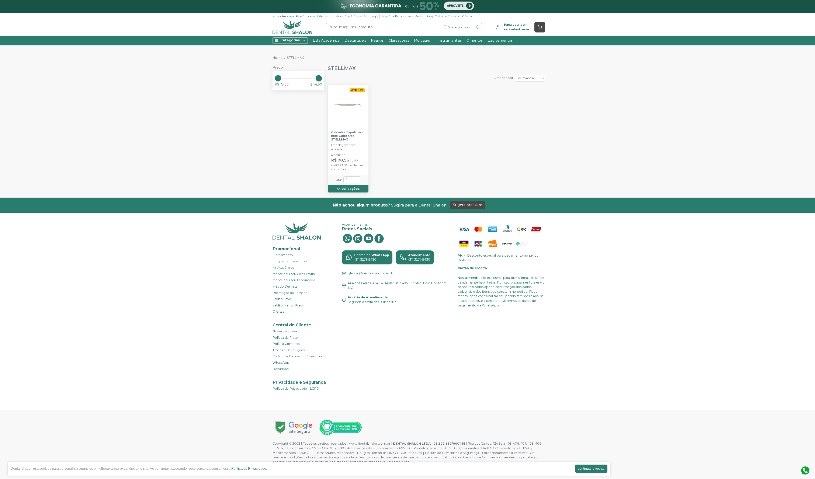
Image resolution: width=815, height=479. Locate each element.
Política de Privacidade (248, 468)
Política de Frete (285, 338)
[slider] (278, 78)
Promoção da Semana (290, 293)
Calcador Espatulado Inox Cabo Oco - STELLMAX (347, 136)
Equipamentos (500, 40)
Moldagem (423, 40)
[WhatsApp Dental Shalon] (347, 238)
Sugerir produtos (467, 205)
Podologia (371, 16)
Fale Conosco (305, 16)
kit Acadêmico (283, 268)
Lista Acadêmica (326, 40)
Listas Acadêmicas (393, 16)
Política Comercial (287, 344)
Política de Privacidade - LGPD (296, 389)
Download (281, 369)
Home (277, 58)
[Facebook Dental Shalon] (379, 238)
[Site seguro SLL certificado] (294, 427)
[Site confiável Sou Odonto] (340, 427)
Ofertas (467, 16)
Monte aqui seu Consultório (294, 274)
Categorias (290, 40)
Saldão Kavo (282, 299)
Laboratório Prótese (348, 16)
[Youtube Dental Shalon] (368, 238)
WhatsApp (324, 16)
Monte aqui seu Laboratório (294, 280)
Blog (429, 16)
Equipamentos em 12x (290, 261)
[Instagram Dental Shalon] (358, 238)
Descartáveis (355, 40)
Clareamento (283, 255)
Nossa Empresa (283, 16)
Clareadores (399, 40)
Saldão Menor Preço (288, 305)
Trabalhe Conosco (447, 16)
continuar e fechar (591, 468)
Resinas (377, 40)
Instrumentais (449, 40)
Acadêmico (416, 16)
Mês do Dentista (285, 286)
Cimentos (474, 40)
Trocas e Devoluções (289, 350)
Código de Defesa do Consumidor (299, 356)
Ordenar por (503, 78)
